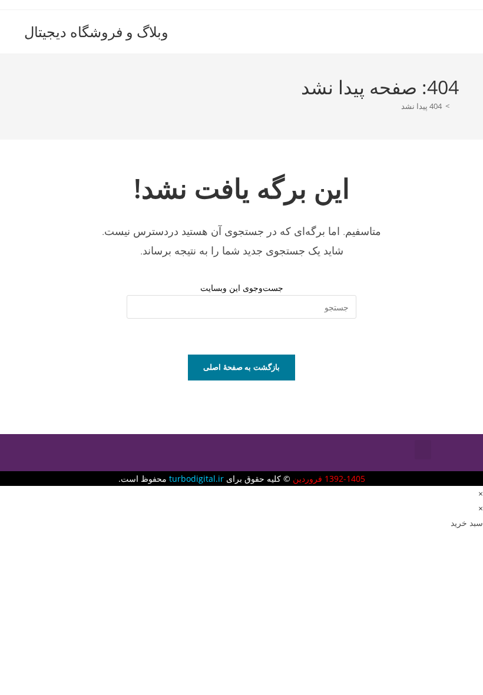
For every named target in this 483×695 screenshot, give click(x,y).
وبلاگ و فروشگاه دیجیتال (96, 31)
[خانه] (456, 106)
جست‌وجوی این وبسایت (241, 287)
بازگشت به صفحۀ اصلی (241, 367)
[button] (423, 449)
